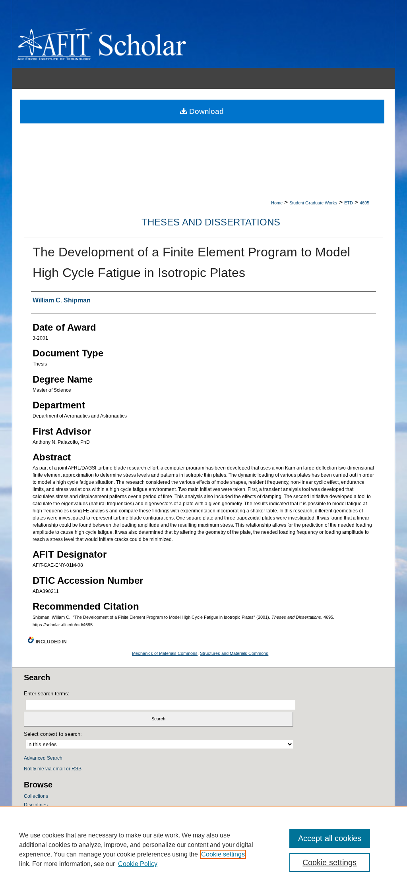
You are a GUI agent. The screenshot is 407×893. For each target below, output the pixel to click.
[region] (203, 849)
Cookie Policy (137, 863)
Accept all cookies (329, 838)
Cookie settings (223, 854)
